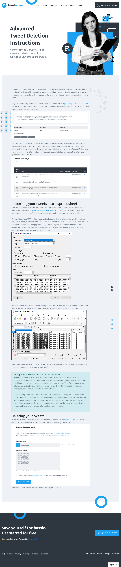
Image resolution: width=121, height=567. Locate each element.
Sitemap (44, 554)
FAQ (37, 5)
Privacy (54, 5)
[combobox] (113, 564)
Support (81, 5)
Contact (35, 554)
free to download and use (42, 210)
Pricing (64, 5)
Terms (45, 5)
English (111, 565)
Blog (72, 5)
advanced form (69, 419)
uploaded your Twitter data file (75, 103)
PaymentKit (33, 539)
